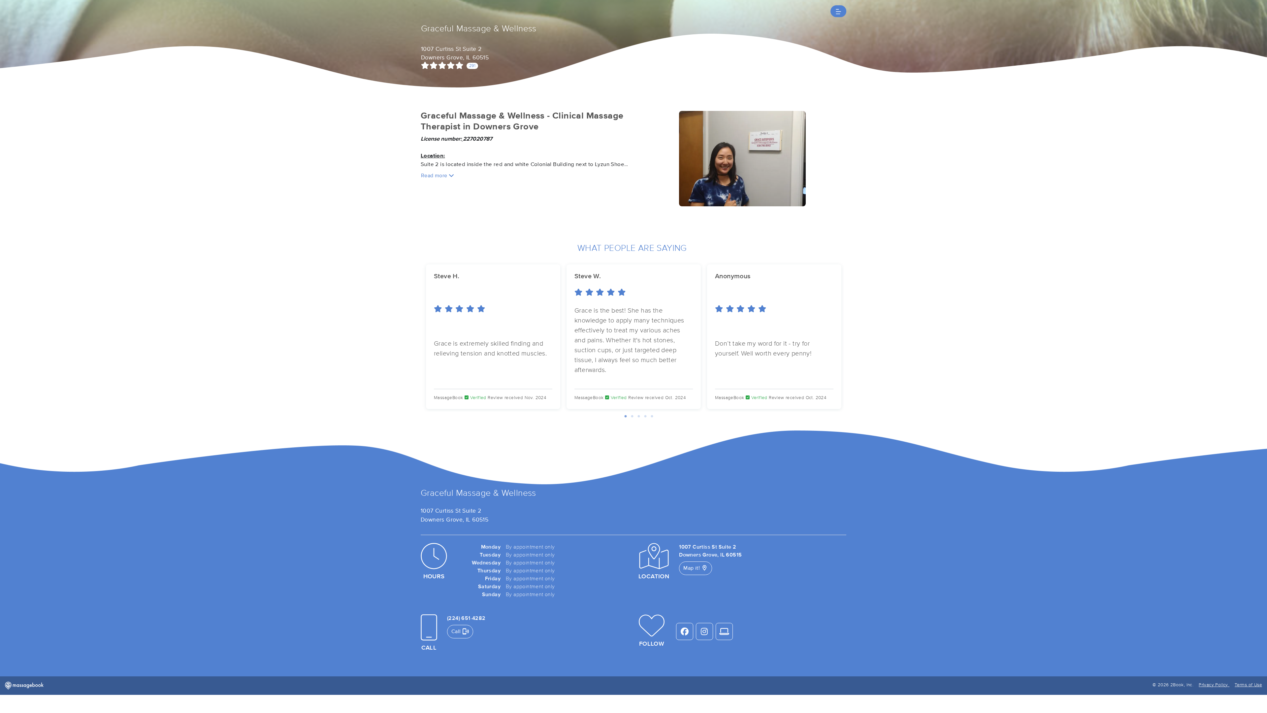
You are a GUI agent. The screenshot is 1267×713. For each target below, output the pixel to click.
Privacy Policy (1214, 685)
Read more (435, 175)
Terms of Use (1248, 685)
